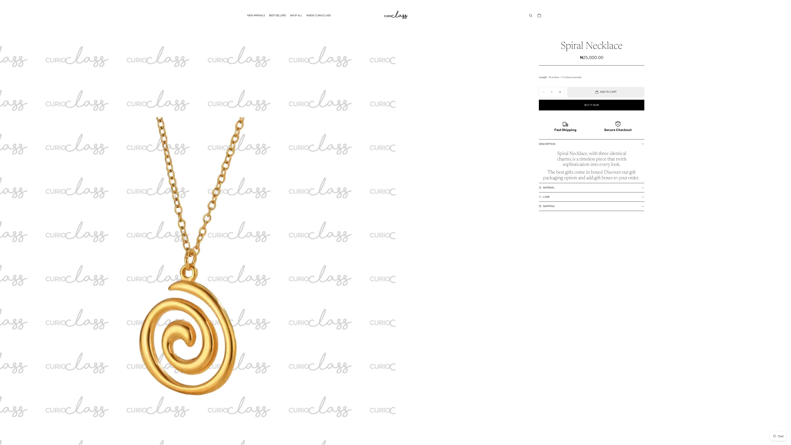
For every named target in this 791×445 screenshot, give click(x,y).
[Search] (530, 15)
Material (549, 187)
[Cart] (539, 15)
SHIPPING (549, 206)
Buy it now (591, 105)
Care (546, 197)
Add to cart (608, 92)
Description (547, 144)
